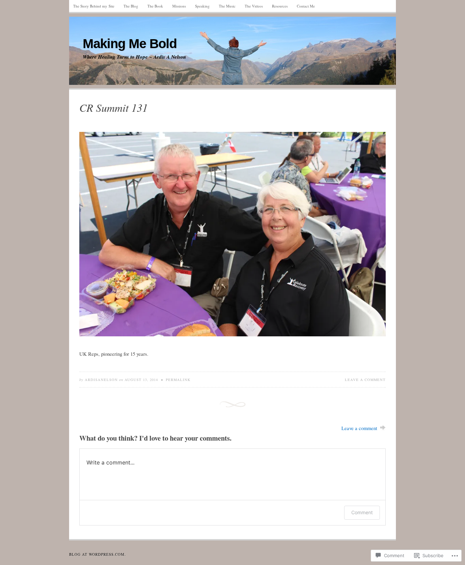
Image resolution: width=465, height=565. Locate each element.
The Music (227, 6)
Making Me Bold (130, 43)
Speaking (202, 6)
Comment (362, 512)
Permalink (178, 379)
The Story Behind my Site (93, 6)
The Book (155, 6)
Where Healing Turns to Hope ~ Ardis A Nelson (134, 57)
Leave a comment (365, 379)
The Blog (131, 6)
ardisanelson (101, 379)
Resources (280, 6)
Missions (179, 6)
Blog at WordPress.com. (97, 554)
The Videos (254, 6)
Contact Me (306, 6)
